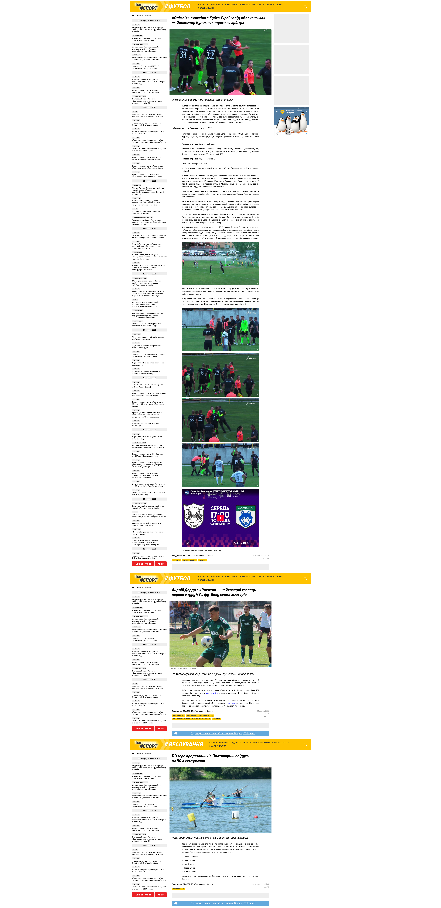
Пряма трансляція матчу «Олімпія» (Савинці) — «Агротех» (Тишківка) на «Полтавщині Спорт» (145, 475)
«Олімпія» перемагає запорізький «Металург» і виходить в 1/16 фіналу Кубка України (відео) (149, 82)
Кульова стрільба (140, 278)
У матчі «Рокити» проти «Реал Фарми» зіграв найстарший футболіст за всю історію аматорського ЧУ (147, 246)
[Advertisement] (291, 28)
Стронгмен (138, 252)
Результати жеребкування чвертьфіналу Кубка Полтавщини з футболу (148, 557)
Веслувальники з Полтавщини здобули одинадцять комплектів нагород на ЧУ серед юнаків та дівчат (147, 315)
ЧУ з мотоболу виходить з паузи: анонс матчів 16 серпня (148, 533)
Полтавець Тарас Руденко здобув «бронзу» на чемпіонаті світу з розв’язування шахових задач (146, 304)
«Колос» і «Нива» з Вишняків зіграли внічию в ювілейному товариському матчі (149, 59)
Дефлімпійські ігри (140, 44)
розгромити (231, 703)
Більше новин (143, 564)
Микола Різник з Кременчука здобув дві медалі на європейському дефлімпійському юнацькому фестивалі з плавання (148, 191)
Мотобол (137, 55)
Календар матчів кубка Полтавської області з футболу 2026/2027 (146, 524)
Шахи (135, 299)
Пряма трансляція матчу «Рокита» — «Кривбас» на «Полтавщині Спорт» (146, 158)
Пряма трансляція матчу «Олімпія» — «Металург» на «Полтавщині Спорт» (146, 91)
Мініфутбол (138, 321)
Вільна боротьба (140, 96)
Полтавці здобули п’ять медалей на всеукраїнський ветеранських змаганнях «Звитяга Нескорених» (149, 257)
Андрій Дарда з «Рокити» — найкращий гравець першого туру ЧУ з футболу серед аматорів (149, 30)
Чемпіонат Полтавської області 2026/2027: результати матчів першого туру (149, 355)
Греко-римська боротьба (143, 217)
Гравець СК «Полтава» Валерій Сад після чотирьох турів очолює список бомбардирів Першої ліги (148, 267)
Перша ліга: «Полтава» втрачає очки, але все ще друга (148, 364)
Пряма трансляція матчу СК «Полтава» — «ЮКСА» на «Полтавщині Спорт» (148, 455)
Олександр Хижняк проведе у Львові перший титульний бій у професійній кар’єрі (149, 516)
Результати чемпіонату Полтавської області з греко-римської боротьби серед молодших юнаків (149, 222)
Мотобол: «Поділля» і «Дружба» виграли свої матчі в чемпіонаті (148, 338)
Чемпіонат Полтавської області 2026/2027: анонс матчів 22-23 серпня (149, 150)
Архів (161, 564)
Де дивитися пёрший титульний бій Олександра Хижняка (146, 212)
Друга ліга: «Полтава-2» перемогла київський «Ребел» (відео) (146, 372)
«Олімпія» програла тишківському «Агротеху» (145, 424)
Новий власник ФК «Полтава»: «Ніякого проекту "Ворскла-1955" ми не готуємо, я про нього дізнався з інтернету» (148, 294)
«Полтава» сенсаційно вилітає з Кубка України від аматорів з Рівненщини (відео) (149, 141)
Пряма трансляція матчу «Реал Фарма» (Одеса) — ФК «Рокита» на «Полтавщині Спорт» (148, 404)
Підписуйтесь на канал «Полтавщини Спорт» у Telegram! (223, 733)
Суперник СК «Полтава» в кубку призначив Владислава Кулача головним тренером (149, 236)
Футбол (179, 6)
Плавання (137, 185)
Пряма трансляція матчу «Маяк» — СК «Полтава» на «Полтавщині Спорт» (147, 176)
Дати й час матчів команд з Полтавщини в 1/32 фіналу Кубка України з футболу (148, 485)
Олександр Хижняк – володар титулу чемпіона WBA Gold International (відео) (147, 115)
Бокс (135, 111)
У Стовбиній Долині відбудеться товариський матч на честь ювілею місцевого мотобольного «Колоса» (146, 203)
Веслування (138, 35)
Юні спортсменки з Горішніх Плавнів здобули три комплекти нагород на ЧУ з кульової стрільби (146, 283)
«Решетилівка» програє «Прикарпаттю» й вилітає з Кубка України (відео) (147, 124)
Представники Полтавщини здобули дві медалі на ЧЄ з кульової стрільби (148, 507)
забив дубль (212, 693)
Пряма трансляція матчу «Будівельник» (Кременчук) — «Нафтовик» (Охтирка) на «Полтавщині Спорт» (147, 465)
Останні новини (141, 15)
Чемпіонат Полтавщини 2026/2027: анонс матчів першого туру (148, 494)
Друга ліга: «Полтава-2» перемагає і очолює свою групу (146, 347)
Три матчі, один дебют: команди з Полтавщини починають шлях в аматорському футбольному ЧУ (145, 542)
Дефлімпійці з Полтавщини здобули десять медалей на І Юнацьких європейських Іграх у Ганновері (146, 49)
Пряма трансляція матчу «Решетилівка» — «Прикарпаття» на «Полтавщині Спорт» (148, 167)
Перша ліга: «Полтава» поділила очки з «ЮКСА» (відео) (147, 438)
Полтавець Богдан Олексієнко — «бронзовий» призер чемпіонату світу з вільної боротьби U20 (147, 101)
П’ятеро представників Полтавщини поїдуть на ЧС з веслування (146, 39)
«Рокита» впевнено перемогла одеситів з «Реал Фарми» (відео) (148, 386)
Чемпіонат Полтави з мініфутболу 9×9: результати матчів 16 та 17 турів (147, 325)
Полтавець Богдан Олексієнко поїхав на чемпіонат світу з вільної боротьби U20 (148, 446)
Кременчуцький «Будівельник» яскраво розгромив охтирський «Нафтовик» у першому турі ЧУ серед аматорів (147, 415)
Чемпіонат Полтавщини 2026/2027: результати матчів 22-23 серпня (146, 67)
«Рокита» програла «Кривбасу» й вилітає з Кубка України (148, 133)
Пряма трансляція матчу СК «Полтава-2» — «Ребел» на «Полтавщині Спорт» (149, 394)
